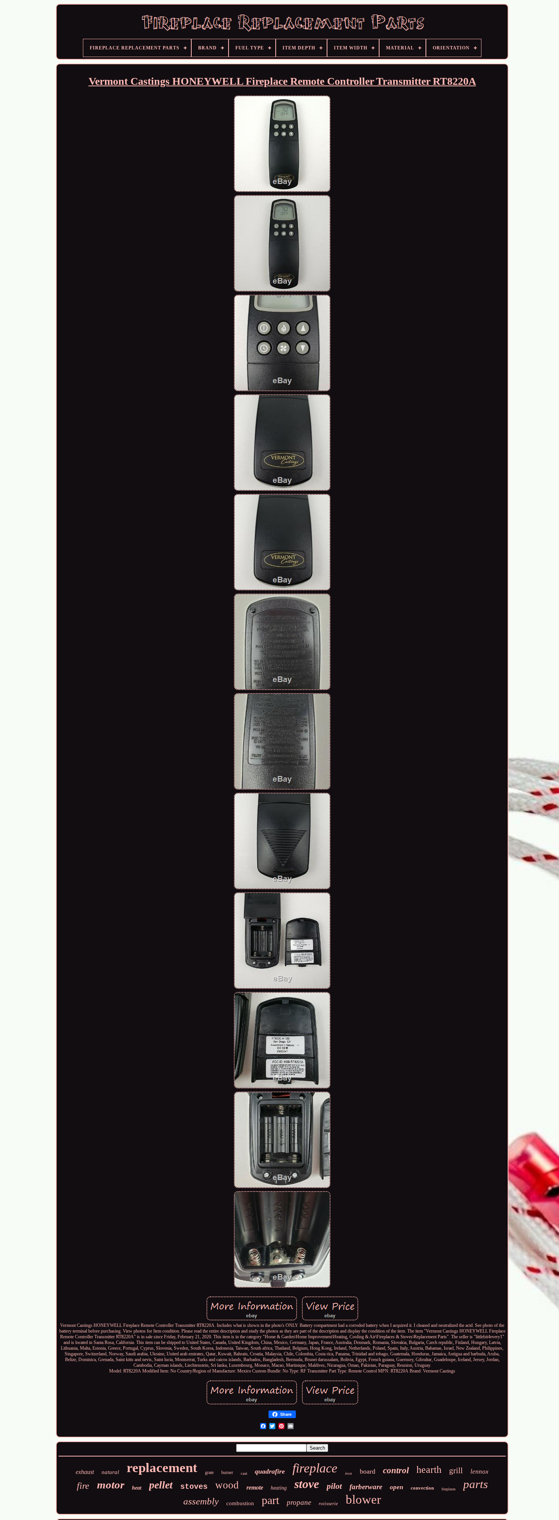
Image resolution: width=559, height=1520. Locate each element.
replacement (162, 1467)
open (396, 1487)
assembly (201, 1501)
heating (279, 1488)
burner (227, 1472)
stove (306, 1484)
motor (110, 1485)
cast (244, 1473)
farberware (365, 1487)
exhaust (85, 1472)
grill (456, 1470)
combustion (240, 1503)
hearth (428, 1469)
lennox (479, 1471)
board (367, 1471)
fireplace (314, 1468)
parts (475, 1484)
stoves (194, 1486)
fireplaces (448, 1489)
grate (209, 1472)
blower (363, 1499)
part (270, 1500)
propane (299, 1502)
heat (136, 1488)
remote (254, 1487)
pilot (334, 1486)
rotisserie (328, 1503)
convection (422, 1488)
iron (348, 1473)
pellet (161, 1485)
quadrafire (270, 1471)
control (396, 1470)
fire (83, 1486)
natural (110, 1472)
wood (227, 1485)
